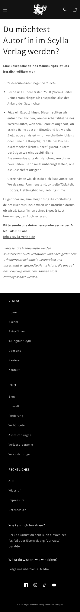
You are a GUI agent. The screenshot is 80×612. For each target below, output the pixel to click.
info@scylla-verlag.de (19, 237)
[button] (5, 9)
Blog (12, 396)
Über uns (15, 351)
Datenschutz (17, 510)
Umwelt (14, 406)
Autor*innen (17, 331)
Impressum (16, 500)
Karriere (14, 360)
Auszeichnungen (20, 435)
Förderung (16, 416)
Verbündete (17, 425)
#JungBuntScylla (20, 341)
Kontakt (14, 370)
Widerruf (14, 490)
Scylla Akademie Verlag (34, 604)
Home (13, 312)
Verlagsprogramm (21, 444)
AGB (11, 481)
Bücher (13, 322)
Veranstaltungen (20, 454)
